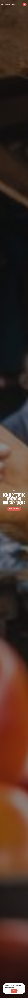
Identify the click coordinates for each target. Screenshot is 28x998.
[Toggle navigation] (25, 4)
